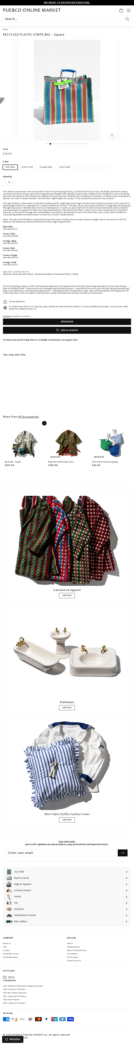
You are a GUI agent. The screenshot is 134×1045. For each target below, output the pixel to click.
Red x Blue (10, 167)
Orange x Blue (46, 167)
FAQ (5, 947)
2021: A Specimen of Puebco (15, 996)
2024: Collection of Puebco (14, 989)
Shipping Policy (73, 947)
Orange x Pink (103, 167)
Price (5, 149)
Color (6, 162)
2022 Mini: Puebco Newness (14, 993)
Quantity (7, 177)
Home (5, 30)
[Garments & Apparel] (67, 541)
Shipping (6, 316)
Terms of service (74, 961)
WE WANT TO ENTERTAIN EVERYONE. (67, 2)
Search (70, 943)
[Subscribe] (123, 852)
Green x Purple (83, 167)
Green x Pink (27, 167)
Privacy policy (73, 957)
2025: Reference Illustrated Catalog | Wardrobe (23, 986)
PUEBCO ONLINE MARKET (32, 10)
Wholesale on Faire (11, 954)
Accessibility (72, 954)
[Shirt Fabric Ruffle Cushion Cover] (67, 765)
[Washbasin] (67, 653)
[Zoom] (112, 135)
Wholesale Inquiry (10, 957)
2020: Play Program (11, 1000)
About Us (7, 943)
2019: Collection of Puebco (14, 1003)
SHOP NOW (67, 595)
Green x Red (64, 167)
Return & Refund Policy (77, 950)
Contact (6, 950)
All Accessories (28, 417)
